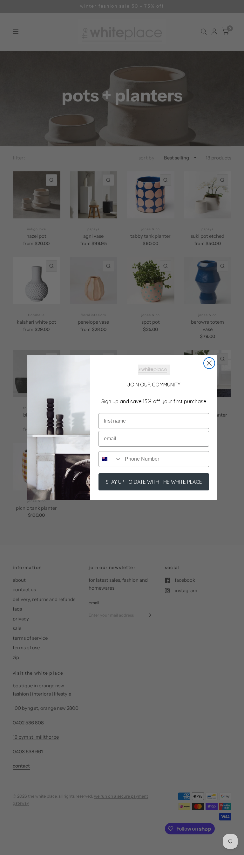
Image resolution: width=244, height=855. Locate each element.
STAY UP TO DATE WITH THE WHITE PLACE (154, 482)
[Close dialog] (209, 363)
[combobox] (110, 459)
